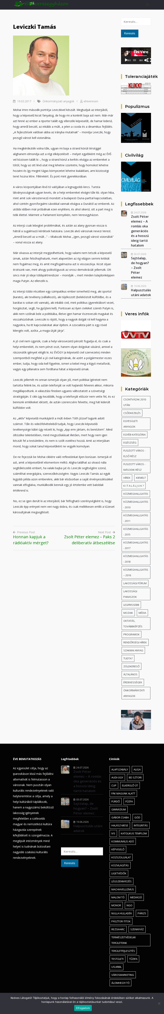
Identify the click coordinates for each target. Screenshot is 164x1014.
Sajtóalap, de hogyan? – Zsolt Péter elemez (140, 268)
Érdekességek (132, 682)
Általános (130, 674)
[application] (136, 55)
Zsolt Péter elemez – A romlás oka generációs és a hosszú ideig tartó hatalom (140, 231)
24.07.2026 (140, 212)
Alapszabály (119, 769)
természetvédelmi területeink (123, 940)
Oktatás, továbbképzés (132, 623)
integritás (141, 825)
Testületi (117, 959)
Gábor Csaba (120, 817)
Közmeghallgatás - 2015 (135, 531)
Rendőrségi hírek (135, 642)
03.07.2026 (140, 254)
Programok (131, 634)
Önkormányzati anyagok (58, 101)
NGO (129, 905)
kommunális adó (122, 841)
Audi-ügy (117, 777)
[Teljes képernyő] (149, 60)
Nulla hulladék (121, 913)
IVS (113, 833)
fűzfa (129, 801)
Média (142, 613)
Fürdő (115, 801)
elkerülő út (130, 785)
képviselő (117, 849)
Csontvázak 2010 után (134, 402)
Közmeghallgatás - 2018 (135, 558)
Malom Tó (118, 897)
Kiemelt (141, 478)
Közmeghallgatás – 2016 (135, 572)
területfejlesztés (123, 951)
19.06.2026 (140, 286)
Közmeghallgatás (135, 494)
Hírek (126, 478)
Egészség (129, 442)
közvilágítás (120, 865)
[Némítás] (146, 60)
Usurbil (116, 967)
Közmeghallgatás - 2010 (135, 504)
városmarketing (122, 975)
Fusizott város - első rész (134, 453)
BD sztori (135, 777)
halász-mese (119, 825)
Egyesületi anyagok (130, 423)
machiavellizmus (122, 889)
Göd (137, 817)
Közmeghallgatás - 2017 (135, 545)
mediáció (136, 897)
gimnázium (118, 809)
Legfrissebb (131, 605)
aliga (137, 769)
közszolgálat (121, 857)
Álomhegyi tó (120, 983)
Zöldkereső (131, 666)
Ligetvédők (118, 873)
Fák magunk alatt (123, 793)
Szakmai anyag (133, 650)
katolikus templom (134, 833)
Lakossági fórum (135, 583)
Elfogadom (83, 1008)
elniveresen (91, 101)
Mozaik (128, 613)
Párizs (142, 913)
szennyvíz (137, 929)
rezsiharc (118, 929)
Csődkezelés (132, 413)
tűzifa (133, 959)
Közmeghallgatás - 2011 (135, 518)
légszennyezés (121, 881)
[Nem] (159, 1003)
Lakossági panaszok (130, 594)
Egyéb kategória (134, 434)
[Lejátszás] (126, 60)
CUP (113, 785)
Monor (116, 905)
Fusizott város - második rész (134, 467)
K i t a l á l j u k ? (133, 486)
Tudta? (128, 658)
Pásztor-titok (121, 921)
